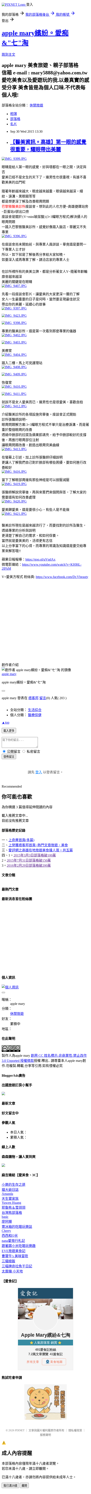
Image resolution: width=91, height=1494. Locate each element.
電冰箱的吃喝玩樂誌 (17, 1226)
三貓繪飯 (8, 1261)
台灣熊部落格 (12, 1212)
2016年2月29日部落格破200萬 (29, 865)
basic (5, 1216)
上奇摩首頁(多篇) (21, 840)
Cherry (6, 1231)
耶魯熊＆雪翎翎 (13, 1207)
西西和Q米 (10, 1235)
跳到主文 (8, 54)
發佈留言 (8, 756)
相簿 (13, 114)
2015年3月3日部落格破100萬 (35, 855)
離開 (24, 1485)
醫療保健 (34, 715)
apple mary (9, 674)
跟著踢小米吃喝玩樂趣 (19, 1246)
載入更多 (8, 730)
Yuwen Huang (11, 1202)
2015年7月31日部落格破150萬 (29, 860)
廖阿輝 (7, 1221)
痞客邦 (33, 698)
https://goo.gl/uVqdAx (40, 559)
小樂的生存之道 (13, 1184)
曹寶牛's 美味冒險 (15, 1256)
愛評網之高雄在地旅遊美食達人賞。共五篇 (40, 850)
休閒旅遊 (36, 105)
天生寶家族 (10, 1198)
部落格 (15, 119)
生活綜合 (34, 710)
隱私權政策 (75, 1430)
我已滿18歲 (10, 1485)
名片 (13, 124)
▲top (5, 722)
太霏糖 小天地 (12, 1271)
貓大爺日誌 (10, 1190)
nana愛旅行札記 (13, 1241)
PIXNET (20, 1430)
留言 (42, 698)
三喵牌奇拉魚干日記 (17, 1266)
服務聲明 (45, 1434)
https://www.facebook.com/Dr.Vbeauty (62, 577)
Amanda (7, 1194)
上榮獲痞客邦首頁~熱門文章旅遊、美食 (38, 845)
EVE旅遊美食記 (13, 1251)
